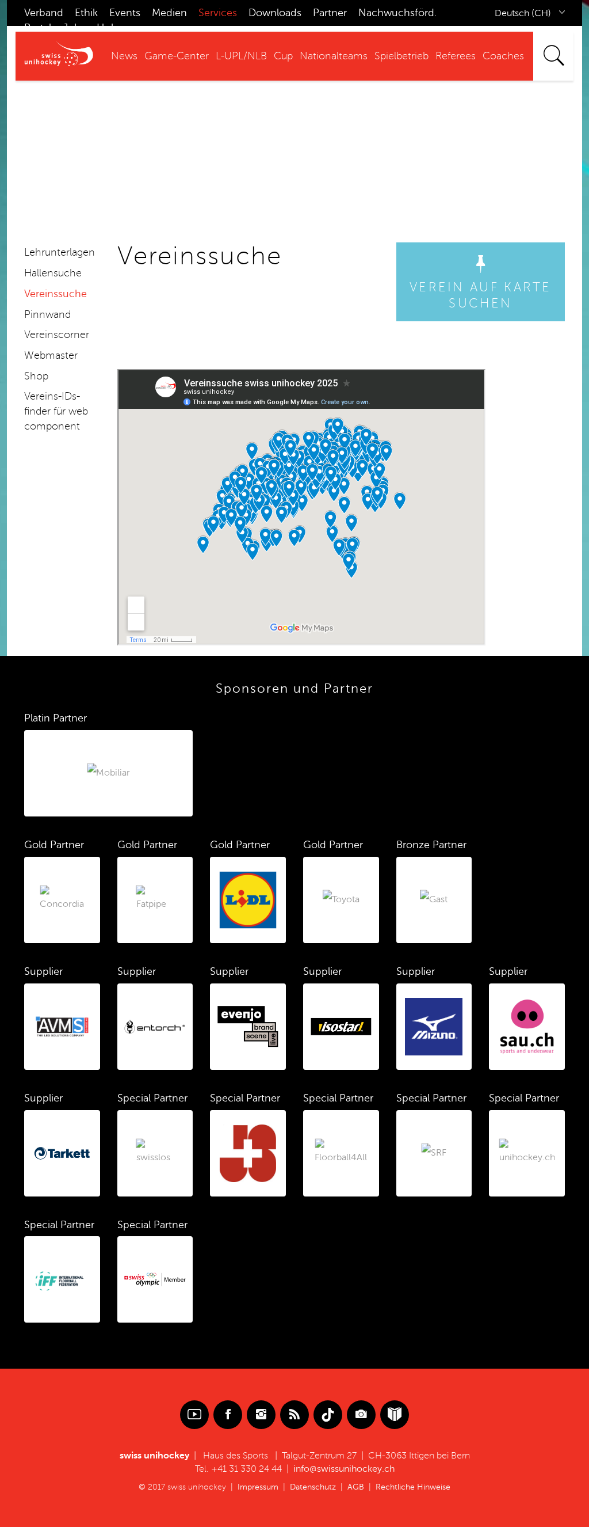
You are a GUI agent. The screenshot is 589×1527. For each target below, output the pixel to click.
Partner (330, 12)
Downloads (274, 12)
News (124, 56)
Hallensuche (53, 273)
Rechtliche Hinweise (413, 1487)
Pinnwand (47, 314)
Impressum (258, 1487)
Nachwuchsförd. (397, 12)
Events (124, 12)
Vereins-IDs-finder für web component (56, 410)
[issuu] (394, 1414)
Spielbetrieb (401, 56)
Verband (43, 12)
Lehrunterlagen (59, 252)
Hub (107, 27)
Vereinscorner (56, 334)
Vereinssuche (55, 293)
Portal (37, 27)
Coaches (503, 56)
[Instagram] (261, 1414)
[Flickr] (361, 1414)
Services (217, 12)
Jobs (74, 27)
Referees (455, 56)
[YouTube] (194, 1414)
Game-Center (176, 56)
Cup (283, 56)
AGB (355, 1487)
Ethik (86, 12)
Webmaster (51, 355)
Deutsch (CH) (523, 13)
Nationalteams (334, 56)
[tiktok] (327, 1414)
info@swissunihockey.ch (344, 1469)
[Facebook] (227, 1414)
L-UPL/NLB (241, 56)
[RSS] (294, 1414)
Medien (169, 12)
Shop (36, 376)
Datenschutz (313, 1487)
